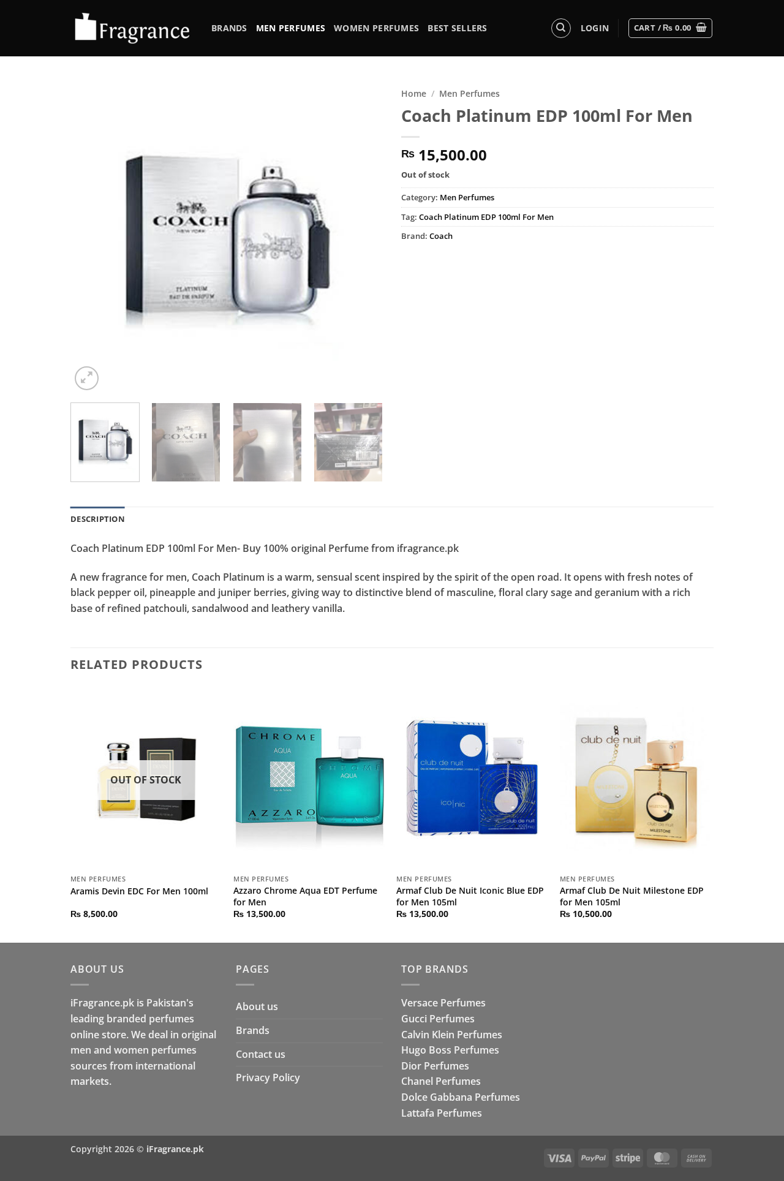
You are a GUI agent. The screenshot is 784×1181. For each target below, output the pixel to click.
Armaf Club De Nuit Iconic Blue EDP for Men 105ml (470, 896)
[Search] (561, 28)
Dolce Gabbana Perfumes (460, 1097)
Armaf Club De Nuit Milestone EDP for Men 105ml (632, 896)
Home (413, 93)
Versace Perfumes (443, 1002)
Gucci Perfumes (438, 1018)
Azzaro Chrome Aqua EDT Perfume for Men (305, 896)
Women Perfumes (376, 28)
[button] (595, 28)
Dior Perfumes (435, 1066)
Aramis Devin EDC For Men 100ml (139, 891)
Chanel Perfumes (441, 1081)
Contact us (260, 1054)
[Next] (361, 237)
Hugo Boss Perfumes (450, 1050)
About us (257, 1006)
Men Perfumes (290, 28)
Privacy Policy (268, 1077)
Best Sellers (457, 28)
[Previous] (92, 237)
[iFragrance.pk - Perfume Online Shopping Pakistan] (131, 28)
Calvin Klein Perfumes (451, 1034)
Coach (441, 235)
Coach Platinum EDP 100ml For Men (486, 216)
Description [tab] (97, 518)
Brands (229, 28)
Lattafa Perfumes (441, 1113)
